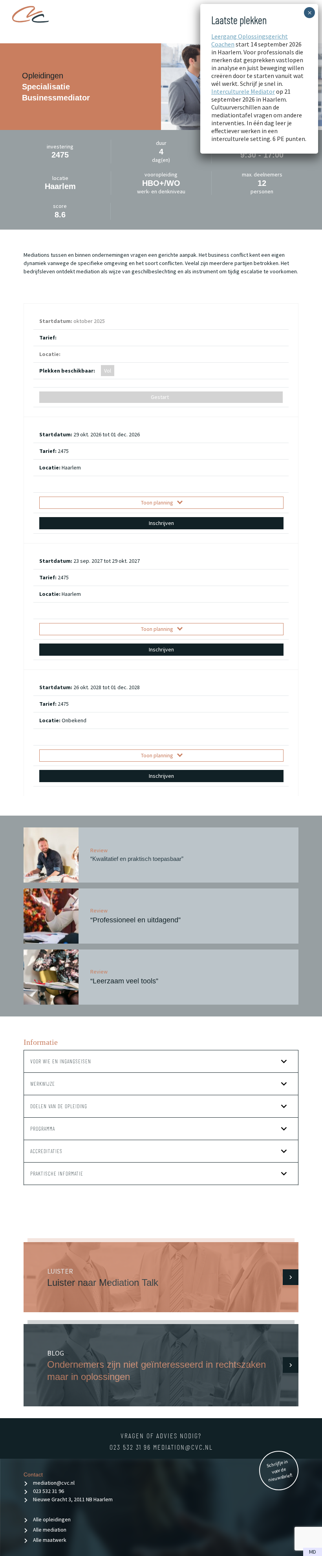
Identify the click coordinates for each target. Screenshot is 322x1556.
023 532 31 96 (131, 1447)
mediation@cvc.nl (183, 1447)
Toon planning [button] (157, 502)
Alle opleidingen (52, 1519)
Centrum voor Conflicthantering (30, 17)
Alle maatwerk (49, 1539)
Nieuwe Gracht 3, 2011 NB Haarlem (73, 1499)
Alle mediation (49, 1529)
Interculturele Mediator (243, 91)
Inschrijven (161, 523)
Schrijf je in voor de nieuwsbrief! (279, 1470)
